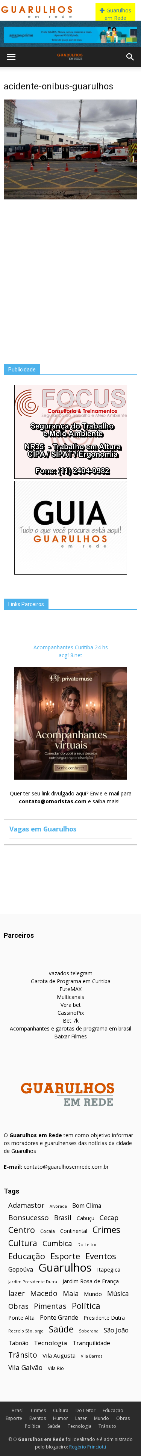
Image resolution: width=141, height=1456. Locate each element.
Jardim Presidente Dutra (32, 1281)
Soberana (89, 1331)
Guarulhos (65, 1268)
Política (86, 1306)
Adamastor (26, 1205)
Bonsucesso (28, 1218)
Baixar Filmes (70, 1036)
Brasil (62, 1218)
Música (118, 1294)
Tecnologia (50, 1343)
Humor (60, 1418)
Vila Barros (91, 1356)
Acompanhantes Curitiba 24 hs (70, 647)
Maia (71, 1293)
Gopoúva (20, 1269)
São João (116, 1330)
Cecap (109, 1218)
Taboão (18, 1343)
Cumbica (57, 1244)
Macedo (44, 1293)
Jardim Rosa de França (90, 1281)
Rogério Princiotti (87, 1447)
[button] (130, 57)
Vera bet (71, 1004)
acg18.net (70, 655)
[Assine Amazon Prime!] (70, 35)
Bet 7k (71, 1020)
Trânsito (22, 1355)
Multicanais (70, 996)
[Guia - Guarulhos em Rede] (70, 572)
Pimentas (50, 1306)
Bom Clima (86, 1206)
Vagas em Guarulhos (42, 828)
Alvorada (58, 1206)
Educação (26, 1256)
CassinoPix (71, 1012)
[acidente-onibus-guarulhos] (70, 198)
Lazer (81, 1418)
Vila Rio (56, 1368)
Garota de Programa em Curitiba (71, 981)
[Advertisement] (70, 275)
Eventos (100, 1256)
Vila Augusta (59, 1355)
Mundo (93, 1294)
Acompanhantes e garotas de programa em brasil (70, 1028)
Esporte (65, 1256)
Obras (18, 1306)
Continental (73, 1230)
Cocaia (47, 1231)
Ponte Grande (59, 1318)
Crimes (106, 1230)
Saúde (61, 1329)
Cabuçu (85, 1218)
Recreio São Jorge (26, 1331)
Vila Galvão (25, 1368)
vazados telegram (70, 973)
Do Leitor (87, 1244)
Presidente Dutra (104, 1317)
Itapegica (108, 1269)
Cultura (22, 1243)
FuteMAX (70, 989)
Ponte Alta (21, 1317)
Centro (21, 1230)
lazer (16, 1293)
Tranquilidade (91, 1343)
